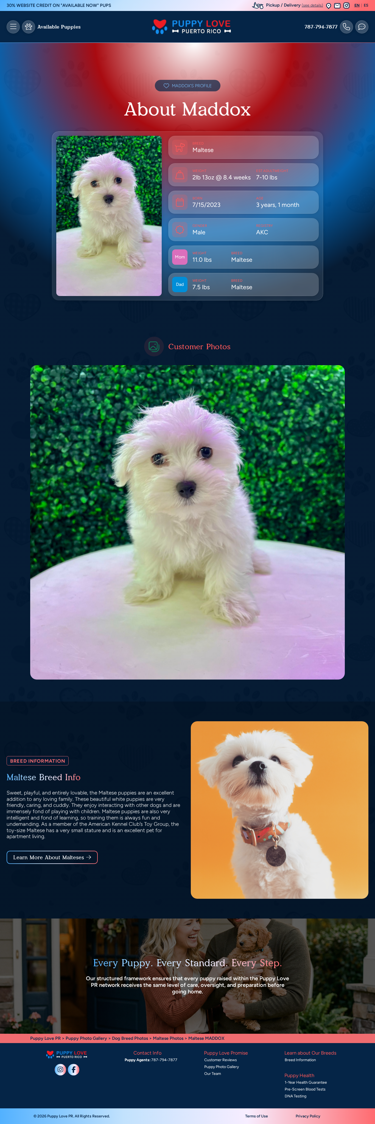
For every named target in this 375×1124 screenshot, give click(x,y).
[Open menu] (13, 26)
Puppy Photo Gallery (86, 1038)
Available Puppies (59, 26)
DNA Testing (295, 1096)
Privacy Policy (308, 1116)
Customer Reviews (220, 1060)
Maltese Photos (168, 1038)
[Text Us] (361, 26)
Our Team (212, 1073)
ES (366, 5)
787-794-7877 (321, 26)
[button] (328, 5)
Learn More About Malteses (48, 857)
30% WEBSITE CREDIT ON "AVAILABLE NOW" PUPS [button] (59, 5)
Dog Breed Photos (130, 1038)
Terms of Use (256, 1116)
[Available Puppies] (28, 26)
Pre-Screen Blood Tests (305, 1089)
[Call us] (346, 26)
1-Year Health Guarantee (306, 1082)
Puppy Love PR (45, 1038)
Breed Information (300, 1060)
